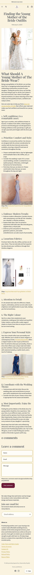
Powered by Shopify (25, 563)
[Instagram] (18, 571)
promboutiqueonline (13, 563)
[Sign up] (30, 514)
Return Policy (5, 557)
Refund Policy (5, 554)
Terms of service (6, 547)
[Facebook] (15, 571)
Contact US (4, 549)
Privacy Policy (5, 552)
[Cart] (32, 7)
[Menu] (2, 7)
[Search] (6, 7)
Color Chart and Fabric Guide (10, 544)
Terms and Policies (17, 567)
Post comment (8, 485)
